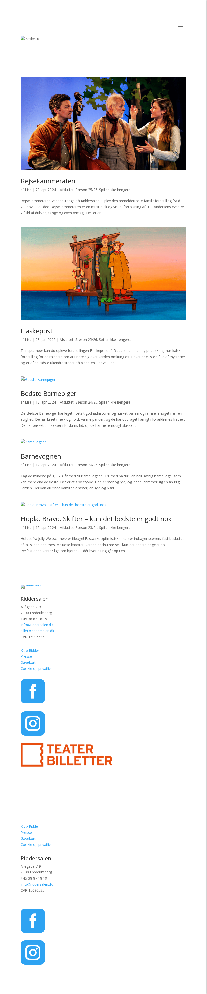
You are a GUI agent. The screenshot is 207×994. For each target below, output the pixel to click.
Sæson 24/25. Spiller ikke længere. (103, 402)
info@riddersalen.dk (37, 624)
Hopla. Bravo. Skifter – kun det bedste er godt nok (96, 518)
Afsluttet (67, 189)
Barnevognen (41, 456)
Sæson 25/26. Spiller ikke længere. (103, 189)
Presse (26, 656)
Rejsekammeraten (48, 180)
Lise (28, 189)
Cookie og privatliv (36, 668)
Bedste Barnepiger (48, 393)
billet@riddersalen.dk (37, 630)
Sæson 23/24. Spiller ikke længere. (103, 527)
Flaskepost (37, 330)
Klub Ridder (30, 650)
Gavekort (28, 662)
